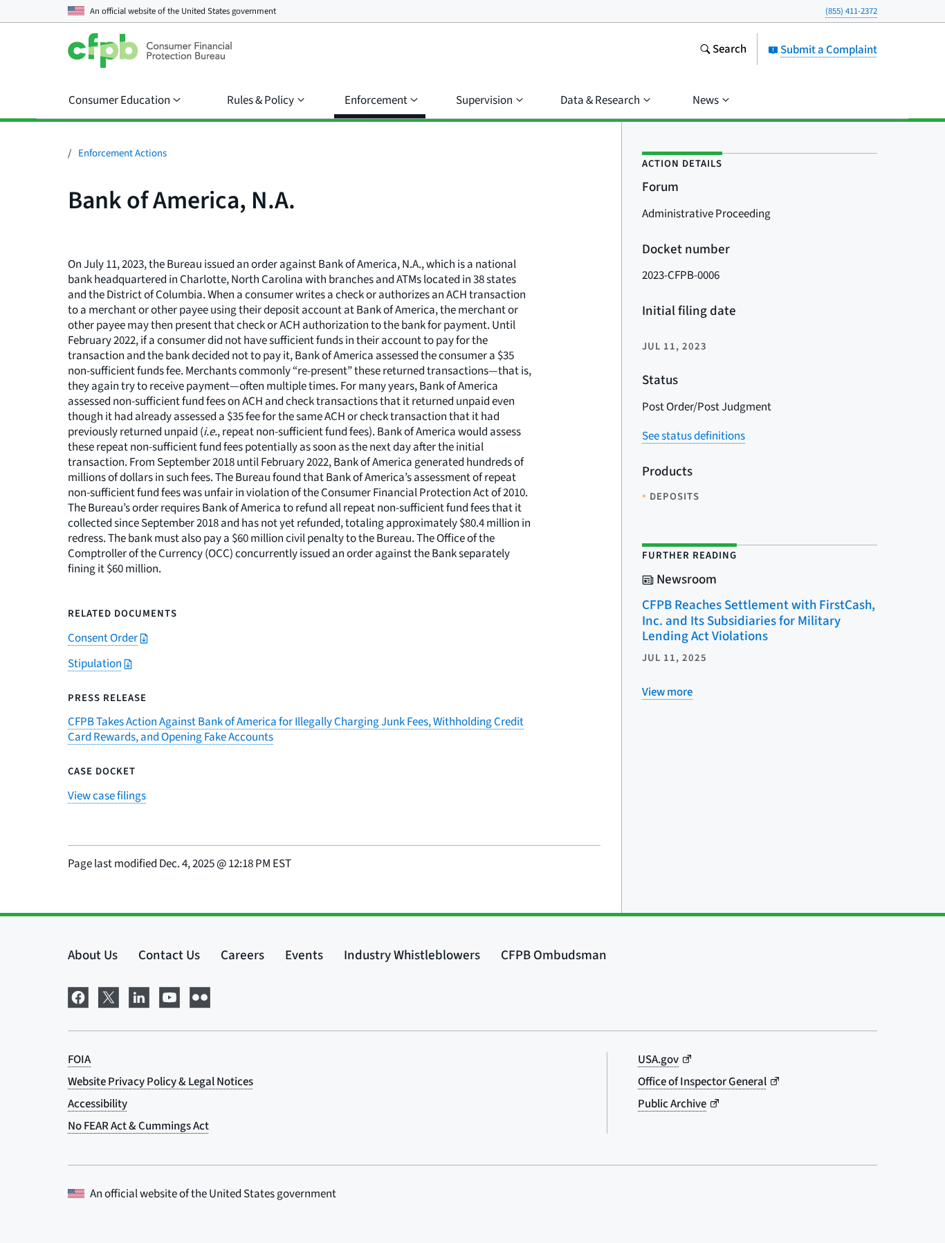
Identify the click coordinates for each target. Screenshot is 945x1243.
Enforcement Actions (122, 153)
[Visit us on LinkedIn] (139, 996)
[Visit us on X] (108, 996)
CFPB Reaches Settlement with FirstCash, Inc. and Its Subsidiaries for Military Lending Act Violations (758, 621)
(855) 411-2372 (851, 11)
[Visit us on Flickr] (200, 996)
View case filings (107, 796)
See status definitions (693, 436)
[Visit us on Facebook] (78, 996)
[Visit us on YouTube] (169, 996)
